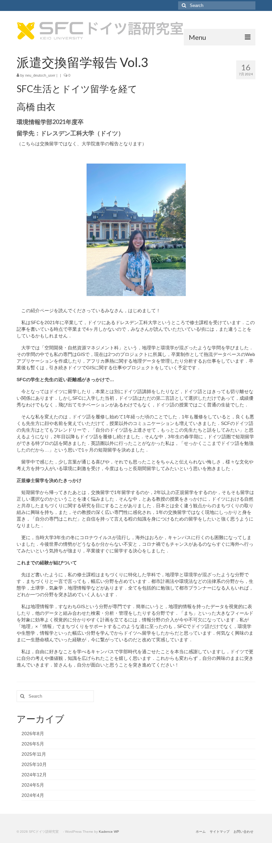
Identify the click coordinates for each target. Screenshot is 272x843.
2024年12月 (34, 774)
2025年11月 (34, 754)
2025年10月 (34, 764)
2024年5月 (33, 785)
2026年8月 (33, 733)
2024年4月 (33, 795)
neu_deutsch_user (40, 75)
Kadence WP (109, 831)
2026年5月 (33, 743)
